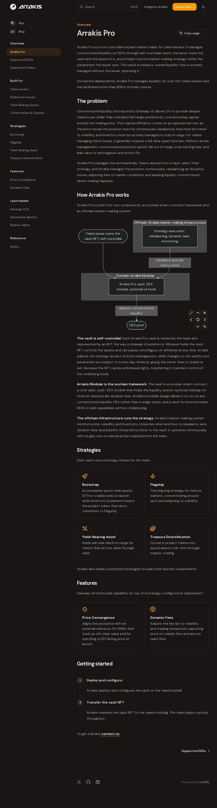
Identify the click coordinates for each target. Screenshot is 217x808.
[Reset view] (198, 320)
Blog (22, 31)
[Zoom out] (205, 326)
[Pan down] (198, 326)
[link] (109, 493)
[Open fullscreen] (191, 313)
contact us (110, 734)
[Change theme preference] (203, 6)
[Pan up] (198, 313)
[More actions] (205, 33)
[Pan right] (205, 320)
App (21, 23)
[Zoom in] (205, 313)
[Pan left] (191, 320)
